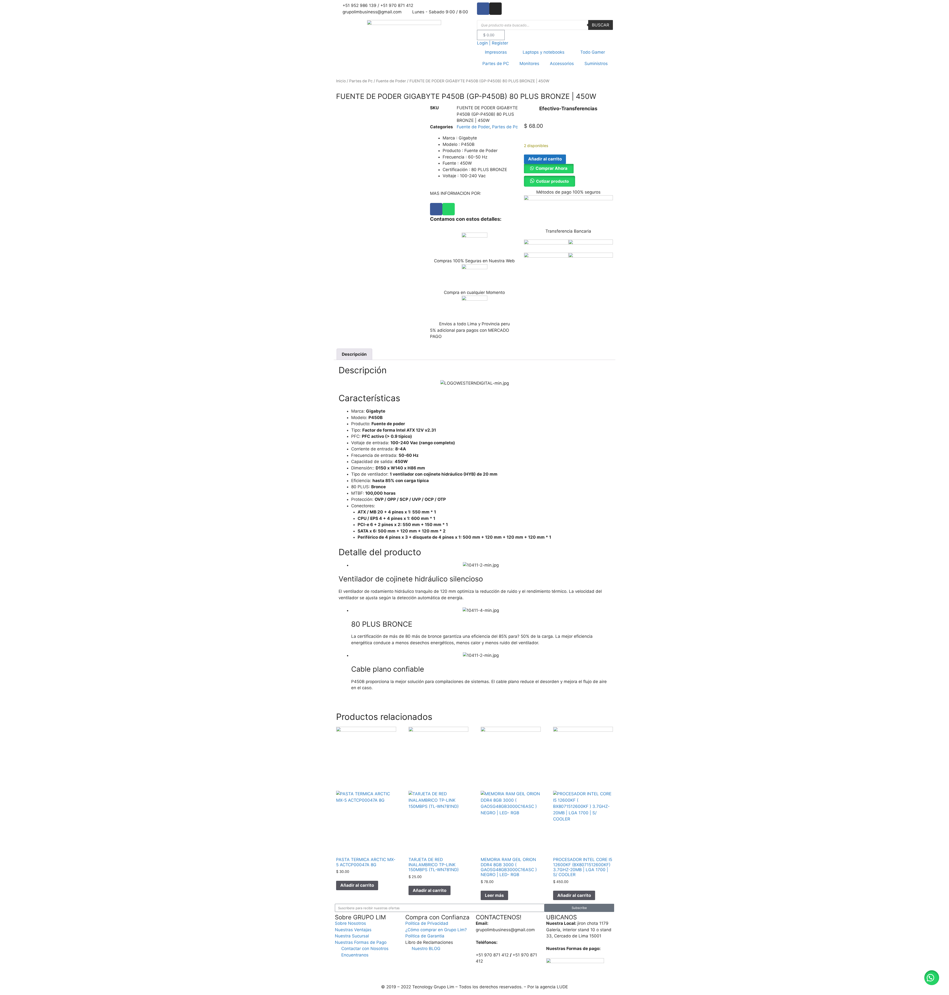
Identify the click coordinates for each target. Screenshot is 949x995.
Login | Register (492, 43)
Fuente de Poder (391, 81)
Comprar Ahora (551, 168)
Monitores (529, 63)
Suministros (596, 63)
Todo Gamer (592, 52)
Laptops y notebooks (543, 52)
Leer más (494, 895)
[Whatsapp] (448, 209)
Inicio (341, 81)
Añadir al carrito (545, 158)
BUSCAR (600, 24)
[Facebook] (436, 209)
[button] (549, 168)
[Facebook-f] (483, 8)
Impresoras (496, 52)
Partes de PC (495, 63)
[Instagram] (495, 8)
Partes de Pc (361, 81)
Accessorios (562, 63)
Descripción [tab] (354, 354)
